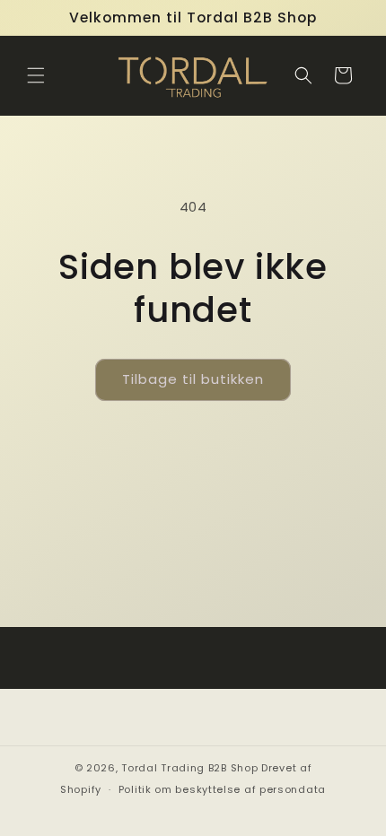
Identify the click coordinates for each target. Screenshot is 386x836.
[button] (36, 75)
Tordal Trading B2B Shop (189, 768)
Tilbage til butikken (193, 379)
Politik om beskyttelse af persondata (222, 789)
